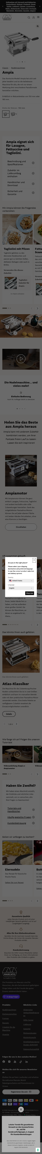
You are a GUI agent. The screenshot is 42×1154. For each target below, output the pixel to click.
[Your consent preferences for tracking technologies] (38, 1150)
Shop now (29, 593)
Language (11, 585)
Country (10, 577)
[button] (34, 560)
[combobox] (15, 581)
